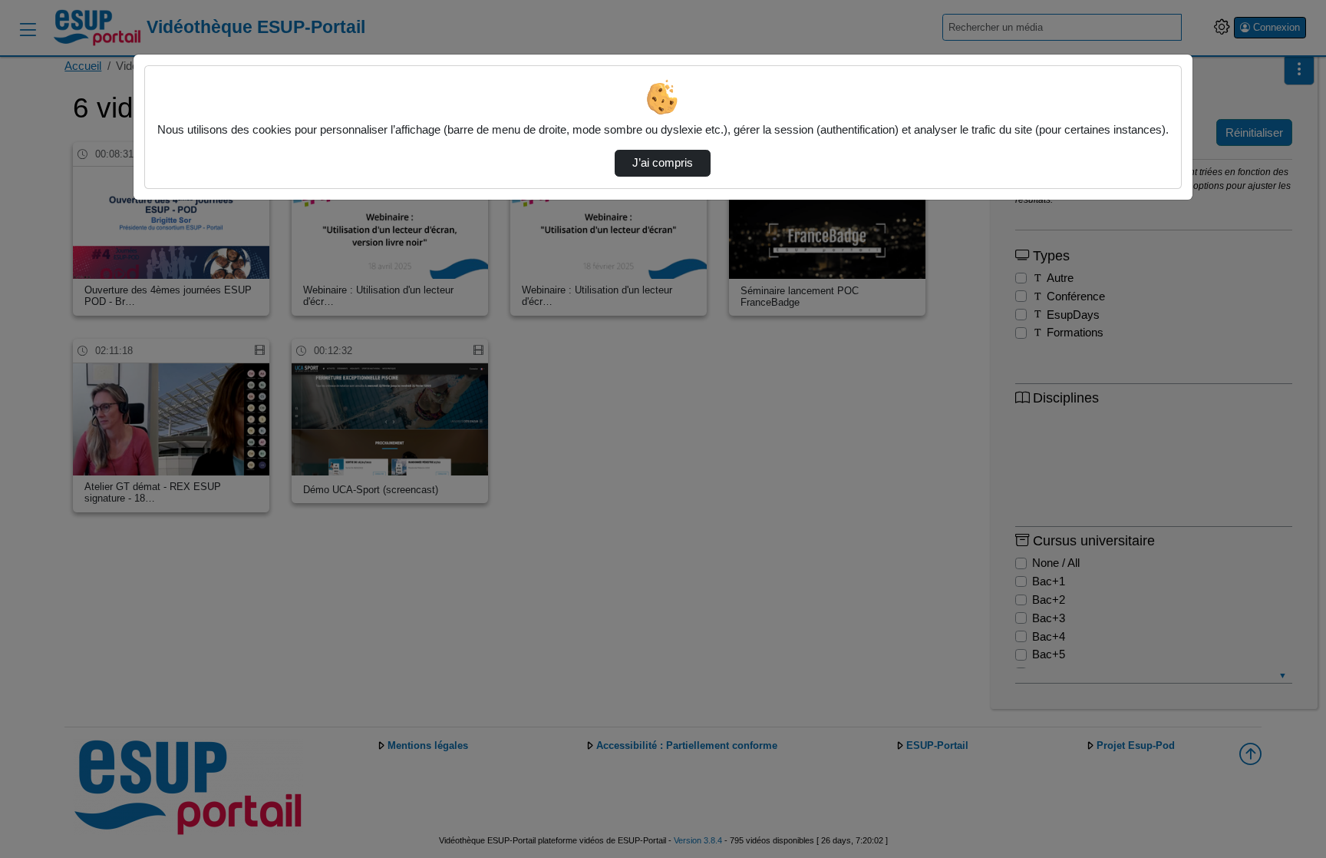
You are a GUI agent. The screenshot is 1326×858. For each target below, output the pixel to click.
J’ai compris (662, 163)
